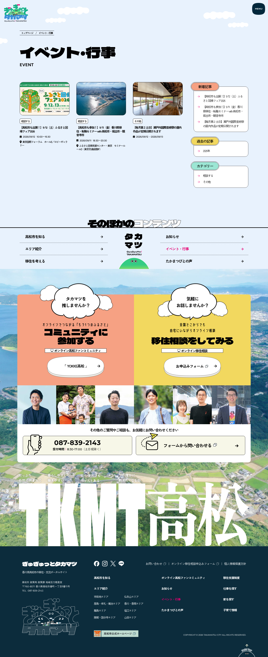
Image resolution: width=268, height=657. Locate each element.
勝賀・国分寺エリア (104, 617)
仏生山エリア (131, 596)
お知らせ (172, 236)
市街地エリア (101, 596)
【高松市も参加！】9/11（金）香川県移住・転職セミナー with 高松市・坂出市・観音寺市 (223, 111)
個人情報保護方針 (235, 563)
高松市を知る (35, 236)
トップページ (27, 33)
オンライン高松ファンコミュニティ (183, 577)
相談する (208, 175)
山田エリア (130, 617)
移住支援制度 (231, 577)
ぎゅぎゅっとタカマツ (49, 564)
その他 (207, 182)
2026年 (206, 151)
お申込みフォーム (190, 366)
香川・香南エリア (133, 603)
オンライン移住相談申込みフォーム (193, 563)
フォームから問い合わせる (187, 445)
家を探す (228, 599)
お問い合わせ (154, 563)
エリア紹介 (33, 248)
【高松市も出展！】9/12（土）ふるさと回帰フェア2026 (223, 98)
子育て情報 (230, 610)
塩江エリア (130, 610)
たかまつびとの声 (179, 261)
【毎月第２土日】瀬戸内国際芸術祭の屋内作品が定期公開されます (223, 123)
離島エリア (100, 610)
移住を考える (35, 261)
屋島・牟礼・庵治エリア (107, 603)
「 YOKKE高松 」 (76, 366)
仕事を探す (230, 588)
